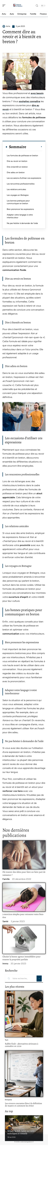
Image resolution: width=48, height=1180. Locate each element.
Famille (6, 879)
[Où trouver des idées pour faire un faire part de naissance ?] (24, 854)
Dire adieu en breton (16, 172)
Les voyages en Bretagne (18, 195)
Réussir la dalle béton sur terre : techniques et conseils (21, 1132)
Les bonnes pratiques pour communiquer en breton (18, 202)
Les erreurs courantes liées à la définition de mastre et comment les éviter (23, 1104)
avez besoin (37, 93)
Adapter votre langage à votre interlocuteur (20, 216)
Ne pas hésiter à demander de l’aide (22, 223)
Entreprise (8, 1100)
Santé (5, 921)
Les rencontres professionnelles (20, 184)
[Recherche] (37, 6)
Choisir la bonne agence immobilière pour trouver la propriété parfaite (21, 958)
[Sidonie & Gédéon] (18, 5)
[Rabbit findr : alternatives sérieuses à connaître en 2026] (24, 1014)
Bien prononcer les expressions (20, 209)
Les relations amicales (16, 189)
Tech (6, 1040)
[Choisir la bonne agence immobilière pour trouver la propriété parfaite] (24, 939)
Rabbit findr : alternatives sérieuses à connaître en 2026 (21, 1045)
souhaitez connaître (29, 101)
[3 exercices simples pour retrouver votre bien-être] (24, 897)
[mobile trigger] (4, 5)
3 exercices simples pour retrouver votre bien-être (23, 916)
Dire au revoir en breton (17, 161)
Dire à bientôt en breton (17, 167)
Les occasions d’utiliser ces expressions (24, 178)
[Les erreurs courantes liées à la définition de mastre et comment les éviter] (24, 1074)
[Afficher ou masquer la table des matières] (34, 146)
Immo (5, 963)
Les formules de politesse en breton (22, 155)
